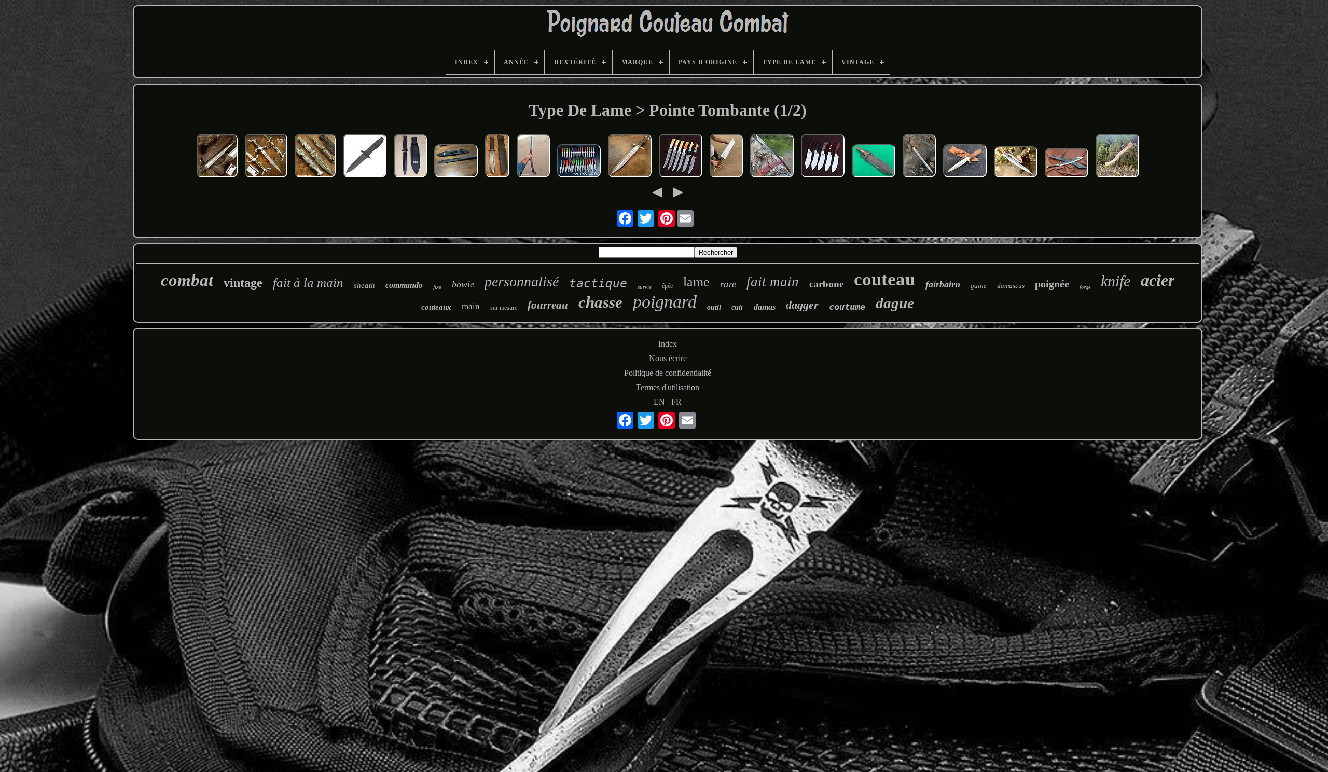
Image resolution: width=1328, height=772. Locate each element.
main (471, 306)
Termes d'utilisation (667, 387)
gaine (979, 286)
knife (1115, 281)
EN (659, 401)
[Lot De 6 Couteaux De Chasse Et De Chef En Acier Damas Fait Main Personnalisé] (680, 156)
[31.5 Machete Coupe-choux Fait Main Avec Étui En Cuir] (1066, 163)
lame (696, 282)
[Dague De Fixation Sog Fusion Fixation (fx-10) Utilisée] (456, 162)
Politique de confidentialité (667, 372)
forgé (1085, 287)
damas (765, 306)
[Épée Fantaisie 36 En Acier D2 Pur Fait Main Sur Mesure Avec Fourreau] (726, 156)
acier (1157, 280)
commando (404, 285)
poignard (665, 301)
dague (895, 303)
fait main (772, 282)
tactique (598, 283)
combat (187, 280)
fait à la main (308, 282)
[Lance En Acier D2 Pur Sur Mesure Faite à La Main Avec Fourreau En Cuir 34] (533, 156)
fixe (437, 287)
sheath (364, 285)
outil (714, 307)
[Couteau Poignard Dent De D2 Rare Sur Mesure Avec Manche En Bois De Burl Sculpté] (217, 156)
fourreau (548, 305)
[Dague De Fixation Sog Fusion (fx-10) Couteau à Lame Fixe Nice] (410, 156)
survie (645, 287)
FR (676, 401)
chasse (600, 302)
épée (667, 286)
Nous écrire (668, 358)
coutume (847, 306)
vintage (243, 283)
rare (728, 284)
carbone (826, 284)
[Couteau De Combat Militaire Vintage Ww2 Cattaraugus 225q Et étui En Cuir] (497, 156)
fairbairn (942, 284)
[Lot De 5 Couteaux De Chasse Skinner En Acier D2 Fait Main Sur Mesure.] (822, 156)
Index (667, 343)
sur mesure (503, 307)
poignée (1052, 284)
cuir (737, 307)
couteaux (436, 307)
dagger (802, 304)
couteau (884, 279)
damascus (1011, 286)
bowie (463, 284)
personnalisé (522, 281)
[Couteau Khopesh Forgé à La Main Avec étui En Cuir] (1117, 156)
